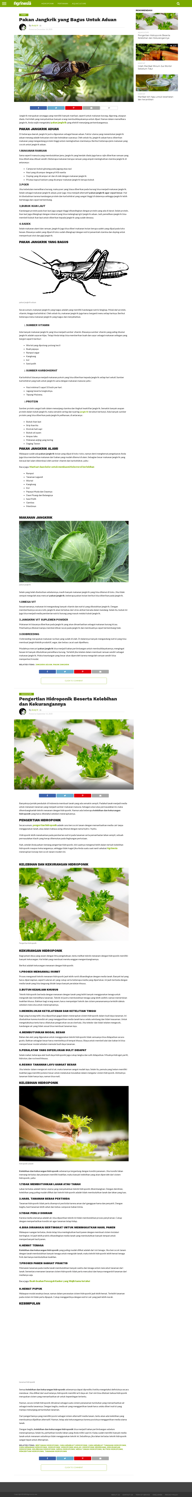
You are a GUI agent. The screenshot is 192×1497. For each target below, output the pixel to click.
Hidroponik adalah (71, 1447)
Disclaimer (157, 1495)
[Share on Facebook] (38, 107)
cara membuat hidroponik (73, 1445)
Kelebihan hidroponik (43, 1449)
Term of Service (143, 1495)
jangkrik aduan (44, 665)
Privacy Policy (171, 1495)
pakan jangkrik (61, 665)
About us (115, 1495)
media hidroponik (65, 1449)
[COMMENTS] (109, 107)
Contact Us (128, 1495)
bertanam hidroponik (47, 1445)
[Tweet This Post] (56, 107)
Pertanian (63, 3)
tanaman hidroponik (56, 1451)
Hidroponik (47, 3)
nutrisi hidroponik (113, 1449)
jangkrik (84, 411)
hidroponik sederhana (94, 1447)
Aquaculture (79, 3)
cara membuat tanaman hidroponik (107, 1445)
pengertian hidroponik (31, 1451)
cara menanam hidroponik (33, 1447)
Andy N (35, 25)
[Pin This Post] (73, 107)
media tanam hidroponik (89, 1449)
